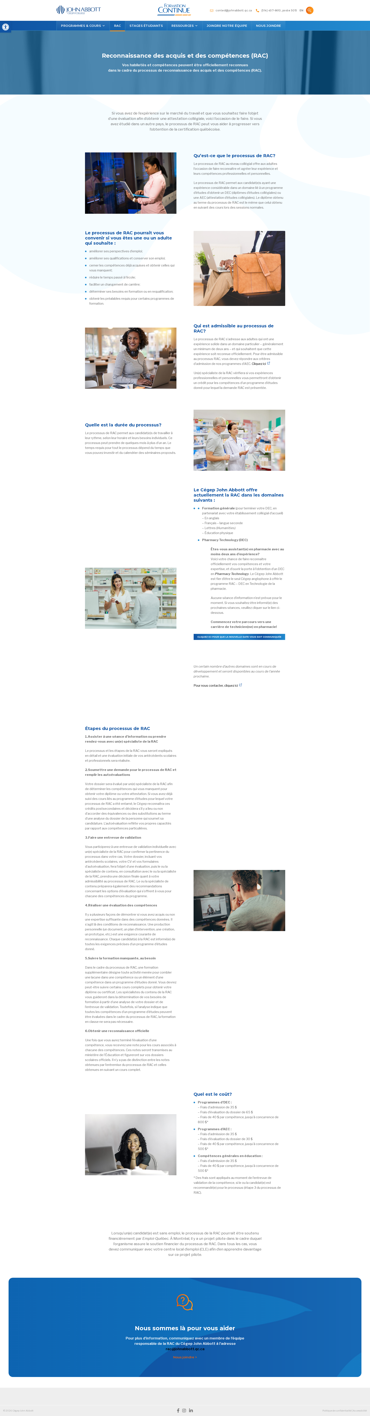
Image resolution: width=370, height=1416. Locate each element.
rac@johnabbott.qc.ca (185, 1349)
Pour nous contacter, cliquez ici (216, 686)
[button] (5, 27)
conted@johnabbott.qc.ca (232, 10)
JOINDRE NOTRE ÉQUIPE (227, 26)
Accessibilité (360, 1410)
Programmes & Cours (81, 26)
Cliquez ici (259, 364)
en (301, 10)
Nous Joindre (268, 26)
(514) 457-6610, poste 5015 (278, 10)
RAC (117, 26)
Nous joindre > (185, 1357)
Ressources (183, 26)
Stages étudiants (146, 26)
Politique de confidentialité (336, 1410)
